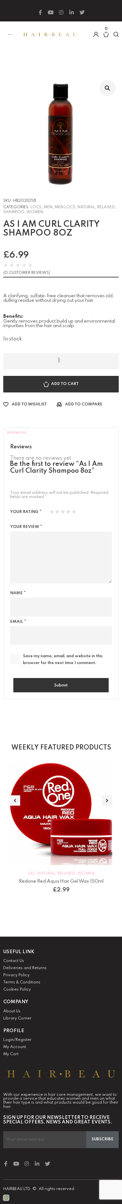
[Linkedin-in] (71, 12)
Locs (36, 207)
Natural (86, 207)
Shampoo (13, 212)
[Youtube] (50, 12)
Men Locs (65, 207)
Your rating (25, 512)
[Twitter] (82, 12)
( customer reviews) (26, 273)
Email (18, 622)
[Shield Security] (6, 1197)
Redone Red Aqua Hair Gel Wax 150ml (61, 881)
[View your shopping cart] (106, 38)
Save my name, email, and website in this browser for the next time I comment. (63, 659)
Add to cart (65, 384)
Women (34, 212)
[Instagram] (61, 12)
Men (48, 207)
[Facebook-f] (40, 12)
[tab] (61, 433)
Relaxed (106, 207)
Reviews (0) (16, 432)
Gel (31, 874)
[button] (15, 800)
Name (18, 593)
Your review (26, 527)
